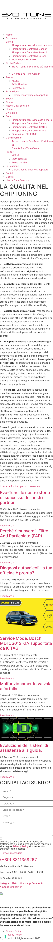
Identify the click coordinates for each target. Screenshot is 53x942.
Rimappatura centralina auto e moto (32, 45)
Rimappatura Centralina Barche (29, 55)
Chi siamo (11, 38)
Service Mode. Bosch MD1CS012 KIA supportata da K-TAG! (26, 643)
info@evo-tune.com (18, 890)
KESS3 (15, 80)
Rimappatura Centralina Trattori (29, 52)
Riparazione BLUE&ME (24, 59)
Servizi (9, 41)
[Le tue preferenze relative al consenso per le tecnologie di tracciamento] (5, 937)
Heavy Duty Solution (17, 105)
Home (9, 34)
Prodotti (10, 77)
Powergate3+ (19, 87)
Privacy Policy (21, 846)
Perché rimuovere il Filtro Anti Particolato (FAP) (24, 533)
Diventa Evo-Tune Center (26, 73)
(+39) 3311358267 (18, 859)
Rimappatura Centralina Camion (29, 48)
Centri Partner (14, 63)
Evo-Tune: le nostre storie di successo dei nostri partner (25, 497)
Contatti (10, 102)
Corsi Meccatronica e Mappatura (30, 95)
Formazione (12, 91)
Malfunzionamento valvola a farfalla (26, 686)
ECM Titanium (19, 84)
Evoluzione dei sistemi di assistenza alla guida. (24, 748)
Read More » (7, 525)
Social (9, 98)
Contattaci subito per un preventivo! (20, 486)
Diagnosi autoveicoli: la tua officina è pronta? (26, 570)
